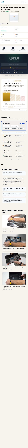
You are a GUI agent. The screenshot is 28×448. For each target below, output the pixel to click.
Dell (9, 5)
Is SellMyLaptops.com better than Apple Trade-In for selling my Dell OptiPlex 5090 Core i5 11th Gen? (12, 200)
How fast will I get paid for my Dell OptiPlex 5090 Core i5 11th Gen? (13, 194)
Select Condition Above (14, 64)
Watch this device (14, 67)
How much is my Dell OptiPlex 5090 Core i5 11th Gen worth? (12, 173)
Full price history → (22, 109)
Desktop (5, 5)
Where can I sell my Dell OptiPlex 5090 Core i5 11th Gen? (13, 189)
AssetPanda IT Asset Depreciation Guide (17, 104)
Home (2, 5)
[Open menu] (26, 2)
